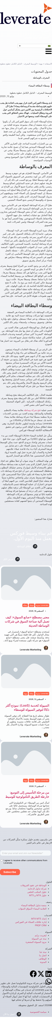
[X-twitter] (40, 973)
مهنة (41, 64)
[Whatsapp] (48, 981)
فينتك (32, 605)
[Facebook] (33, 973)
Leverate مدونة (42, 605)
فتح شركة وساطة (32, 410)
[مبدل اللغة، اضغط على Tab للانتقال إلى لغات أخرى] (35, 46)
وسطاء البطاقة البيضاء (39, 85)
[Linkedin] (48, 973)
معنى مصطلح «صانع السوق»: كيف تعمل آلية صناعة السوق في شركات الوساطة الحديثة (27, 621)
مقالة (25, 605)
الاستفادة (48, 64)
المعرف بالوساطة (41, 77)
